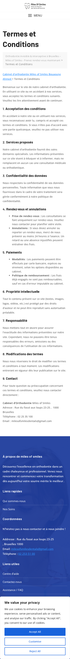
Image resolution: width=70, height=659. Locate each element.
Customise (35, 641)
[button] (35, 15)
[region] (35, 628)
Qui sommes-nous (14, 501)
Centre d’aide (11, 574)
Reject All (35, 651)
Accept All (35, 631)
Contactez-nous (12, 582)
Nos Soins (9, 509)
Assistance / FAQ (13, 590)
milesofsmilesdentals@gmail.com (32, 549)
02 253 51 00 (26, 554)
